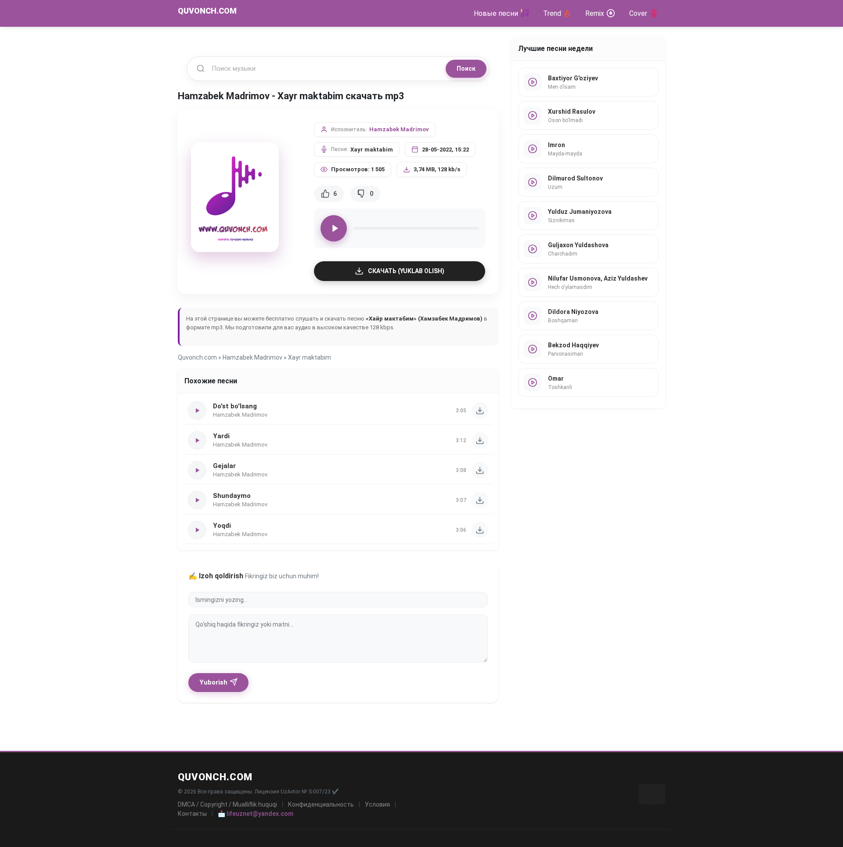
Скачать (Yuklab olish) (406, 270)
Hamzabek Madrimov (399, 129)
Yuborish (213, 682)
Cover (638, 13)
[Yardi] (480, 440)
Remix (594, 13)
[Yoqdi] (480, 530)
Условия (377, 804)
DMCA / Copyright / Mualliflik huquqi (227, 804)
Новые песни (496, 13)
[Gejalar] (480, 470)
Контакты (192, 813)
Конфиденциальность (321, 804)
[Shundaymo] (480, 500)
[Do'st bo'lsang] (480, 410)
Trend (552, 13)
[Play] (334, 228)
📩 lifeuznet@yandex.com (255, 813)
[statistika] (652, 794)
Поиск (466, 68)
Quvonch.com (197, 357)
